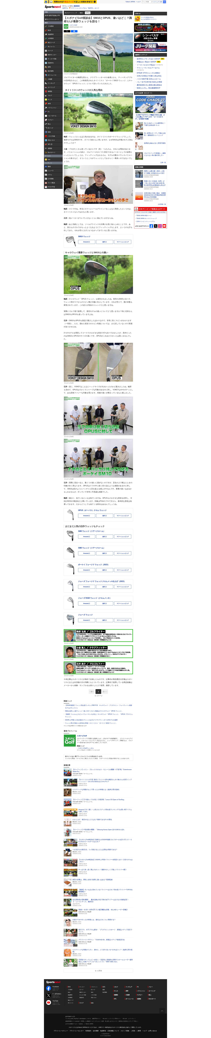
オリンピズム (161, 212)
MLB (69, 992)
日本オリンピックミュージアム (145, 221)
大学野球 (70, 997)
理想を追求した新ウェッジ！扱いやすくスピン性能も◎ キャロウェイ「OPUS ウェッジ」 (94, 711)
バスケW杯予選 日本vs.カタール (149, 79)
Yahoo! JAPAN (130, 2)
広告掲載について (113, 1031)
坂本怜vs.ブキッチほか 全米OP (148, 59)
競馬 (104, 989)
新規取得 (77, 6)
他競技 (139, 999)
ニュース (144, 212)
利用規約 (88, 1031)
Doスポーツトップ (71, 13)
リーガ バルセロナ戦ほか (146, 65)
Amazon (89, 242)
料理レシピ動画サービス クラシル (90, 1021)
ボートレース (130, 999)
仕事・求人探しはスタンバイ (109, 1021)
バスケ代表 (93, 995)
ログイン (65, 8)
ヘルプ (138, 2)
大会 (150, 212)
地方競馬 (105, 992)
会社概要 (96, 1031)
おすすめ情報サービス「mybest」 (74, 1023)
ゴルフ (116, 987)
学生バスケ (93, 997)
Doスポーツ (152, 999)
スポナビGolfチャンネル (86, 748)
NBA (92, 992)
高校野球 (70, 995)
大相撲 (128, 995)
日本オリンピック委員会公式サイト (150, 209)
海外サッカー (82, 992)
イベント (137, 212)
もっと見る (98, 970)
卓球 (127, 991)
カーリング (152, 991)
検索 (164, 1)
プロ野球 (70, 989)
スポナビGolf (73, 25)
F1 (138, 987)
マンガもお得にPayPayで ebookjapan (75, 1018)
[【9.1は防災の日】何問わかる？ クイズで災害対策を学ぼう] (70, 2)
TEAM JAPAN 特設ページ (143, 215)
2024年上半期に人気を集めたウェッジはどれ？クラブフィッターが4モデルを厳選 (91, 720)
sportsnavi (53, 982)
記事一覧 (163, 162)
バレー (151, 987)
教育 (154, 212)
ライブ (81, 1003)
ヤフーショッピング (123, 242)
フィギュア (129, 987)
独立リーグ (70, 1000)
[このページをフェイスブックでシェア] (74, 31)
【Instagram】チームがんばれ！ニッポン (160, 226)
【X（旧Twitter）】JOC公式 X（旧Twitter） (155, 226)
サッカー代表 (82, 995)
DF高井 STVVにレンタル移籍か (148, 73)
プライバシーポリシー (61, 1031)
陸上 (150, 995)
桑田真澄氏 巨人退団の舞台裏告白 (149, 85)
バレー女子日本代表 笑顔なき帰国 (149, 82)
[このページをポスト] (67, 31)
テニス (116, 991)
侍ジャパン (70, 1002)
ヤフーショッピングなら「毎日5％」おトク (85, 8)
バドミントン (141, 991)
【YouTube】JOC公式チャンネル (164, 226)
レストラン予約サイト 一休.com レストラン (121, 1018)
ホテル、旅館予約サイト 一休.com (97, 1018)
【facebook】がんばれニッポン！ (151, 226)
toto (92, 1003)
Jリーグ (81, 989)
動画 (81, 13)
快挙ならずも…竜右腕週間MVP (148, 88)
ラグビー (139, 995)
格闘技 (116, 995)
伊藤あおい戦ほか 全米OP (147, 62)
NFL (115, 999)
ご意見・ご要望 (136, 1031)
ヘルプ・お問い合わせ (150, 1031)
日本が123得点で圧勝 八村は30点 (149, 76)
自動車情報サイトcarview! (72, 1021)
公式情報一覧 (162, 204)
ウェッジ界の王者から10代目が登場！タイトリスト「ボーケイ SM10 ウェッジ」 (91, 723)
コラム (87, 13)
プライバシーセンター (77, 1031)
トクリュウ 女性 (157, 2)
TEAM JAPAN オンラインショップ (146, 218)
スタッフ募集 (125, 1031)
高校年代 (81, 997)
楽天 (108, 242)
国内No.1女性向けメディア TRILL (128, 1021)
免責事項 (103, 1031)
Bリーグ (93, 989)
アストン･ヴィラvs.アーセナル (148, 68)
